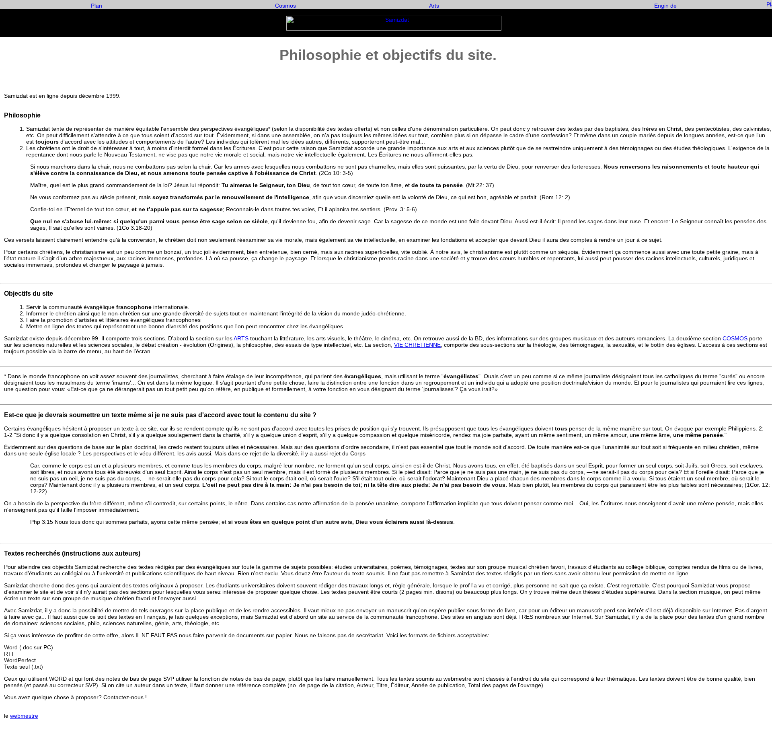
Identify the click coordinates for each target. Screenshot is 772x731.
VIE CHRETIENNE (417, 345)
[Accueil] (393, 28)
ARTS (241, 338)
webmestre (24, 715)
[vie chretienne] (96, 7)
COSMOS (735, 338)
